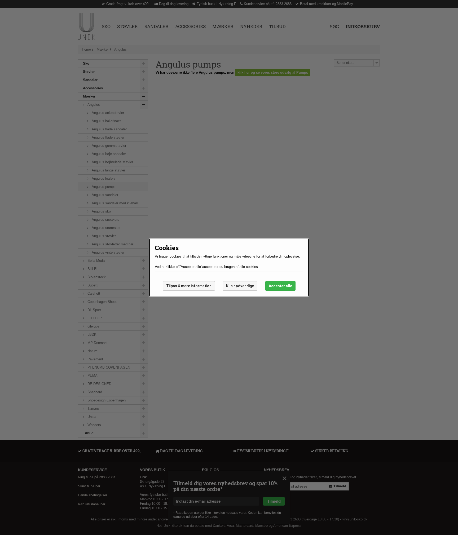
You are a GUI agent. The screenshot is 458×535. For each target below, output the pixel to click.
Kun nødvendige (240, 286)
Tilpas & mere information (189, 286)
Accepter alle (280, 286)
